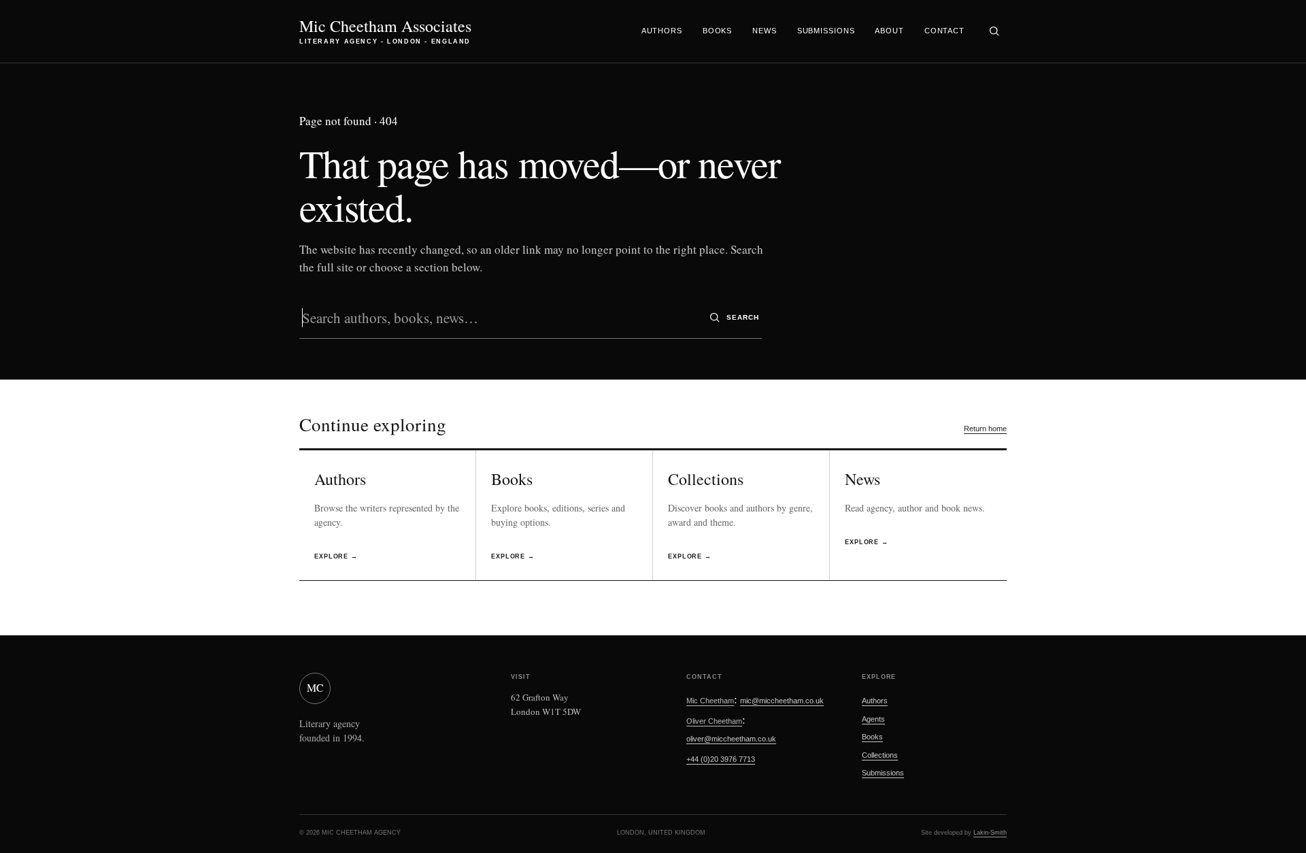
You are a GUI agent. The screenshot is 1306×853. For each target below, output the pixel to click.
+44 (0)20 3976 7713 (720, 759)
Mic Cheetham (710, 701)
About (889, 31)
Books (717, 31)
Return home (985, 428)
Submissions (826, 31)
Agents (873, 719)
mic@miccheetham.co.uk (782, 701)
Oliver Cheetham (714, 721)
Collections (880, 755)
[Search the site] (994, 31)
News (764, 31)
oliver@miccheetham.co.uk (731, 739)
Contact (944, 31)
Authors (661, 31)
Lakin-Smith (990, 832)
